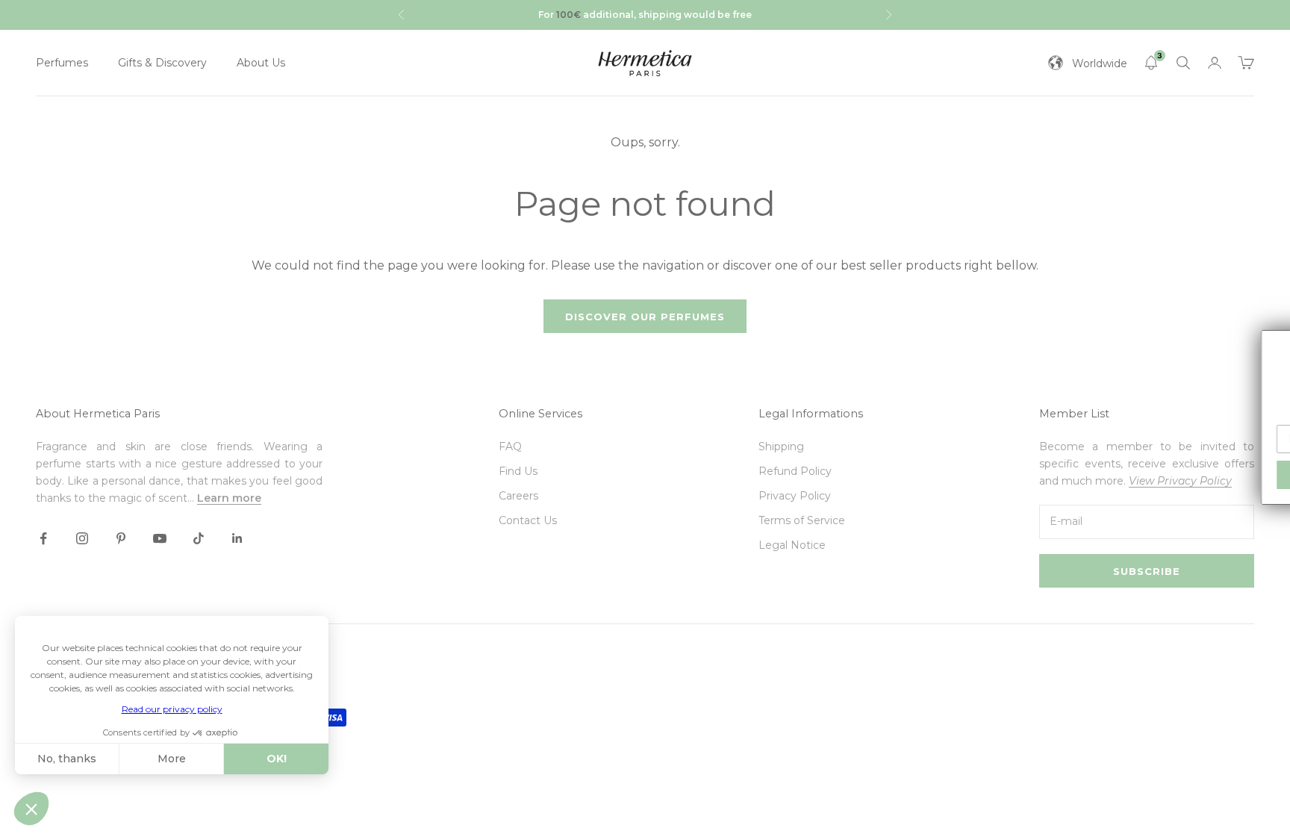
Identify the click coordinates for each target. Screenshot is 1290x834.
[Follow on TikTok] (198, 538)
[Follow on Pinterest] (120, 538)
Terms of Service (801, 520)
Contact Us (528, 520)
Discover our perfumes (645, 317)
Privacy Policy (794, 495)
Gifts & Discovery (162, 62)
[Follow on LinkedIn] (237, 538)
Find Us (518, 471)
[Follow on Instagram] (82, 538)
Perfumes (62, 62)
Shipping (781, 446)
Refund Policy (795, 471)
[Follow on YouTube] (159, 538)
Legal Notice (792, 545)
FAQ (510, 446)
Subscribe (1146, 571)
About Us (261, 62)
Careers (518, 495)
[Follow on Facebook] (43, 538)
